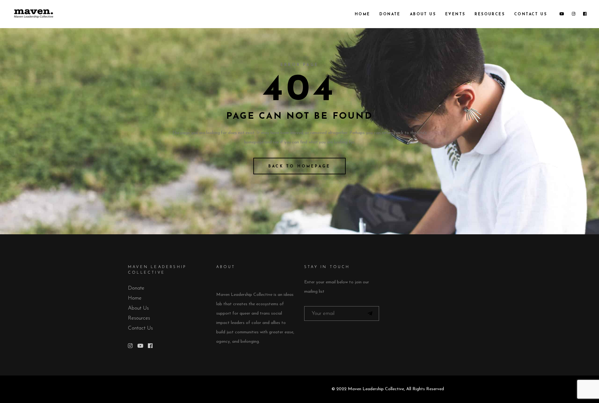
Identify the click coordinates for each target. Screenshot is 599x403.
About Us (138, 308)
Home (135, 298)
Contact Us (140, 328)
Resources (139, 318)
